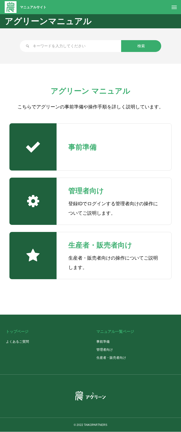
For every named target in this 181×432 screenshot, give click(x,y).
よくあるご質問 (17, 341)
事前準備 (103, 341)
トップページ (17, 331)
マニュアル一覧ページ (115, 331)
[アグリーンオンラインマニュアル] (10, 7)
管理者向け (104, 349)
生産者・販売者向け (111, 357)
